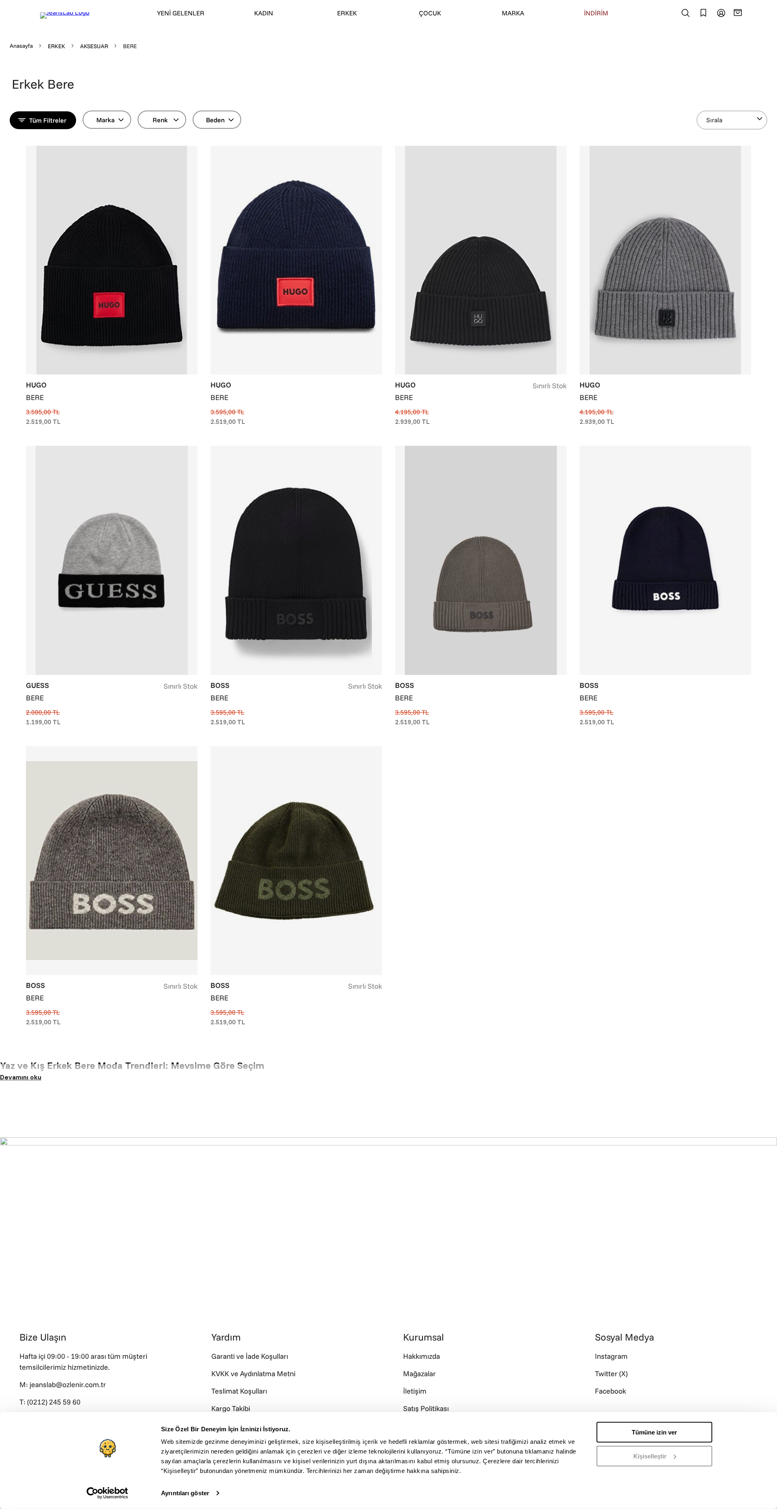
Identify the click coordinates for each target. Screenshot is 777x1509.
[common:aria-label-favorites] (721, 13)
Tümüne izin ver (654, 1432)
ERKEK (347, 13)
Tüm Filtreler (47, 120)
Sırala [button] (714, 120)
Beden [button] (215, 120)
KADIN (263, 13)
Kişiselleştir (650, 1455)
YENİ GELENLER (180, 13)
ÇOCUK (430, 13)
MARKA (513, 13)
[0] (739, 12)
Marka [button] (105, 120)
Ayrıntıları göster (185, 1493)
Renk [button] (160, 120)
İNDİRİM (596, 13)
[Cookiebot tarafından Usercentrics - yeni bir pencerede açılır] (107, 1493)
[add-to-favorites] (191, 153)
